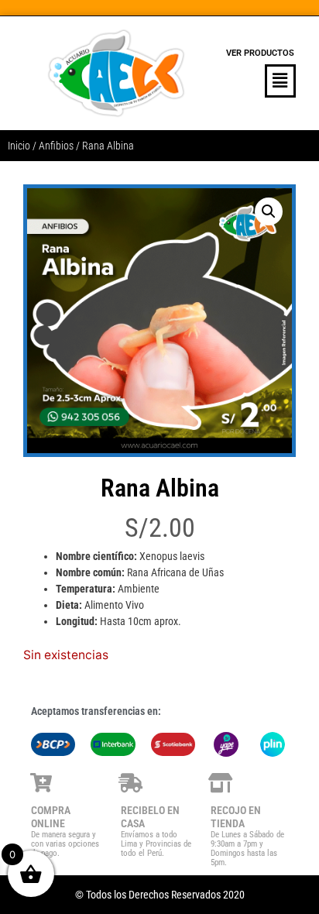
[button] (260, 81)
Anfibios (56, 145)
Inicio (19, 145)
